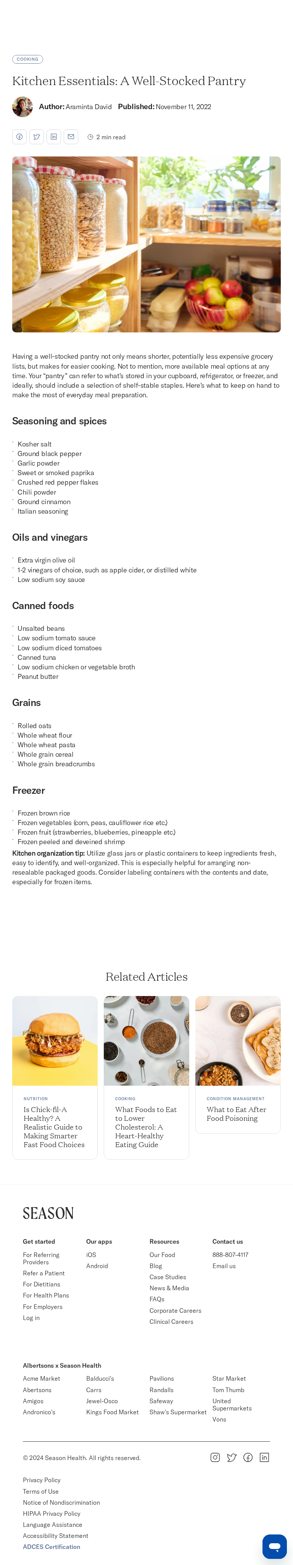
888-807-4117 (230, 1255)
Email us (224, 1266)
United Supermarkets (232, 1404)
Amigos (33, 1401)
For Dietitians (41, 1284)
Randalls (162, 1390)
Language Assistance (52, 1524)
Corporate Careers (175, 1310)
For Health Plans (46, 1295)
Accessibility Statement (56, 1535)
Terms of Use (41, 1491)
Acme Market (41, 1378)
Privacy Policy (42, 1480)
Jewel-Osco (102, 1401)
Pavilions (162, 1378)
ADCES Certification (51, 1547)
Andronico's (39, 1412)
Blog (156, 1266)
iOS (91, 1255)
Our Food (162, 1255)
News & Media (169, 1288)
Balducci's (100, 1378)
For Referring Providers (42, 1258)
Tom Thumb (228, 1390)
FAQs (157, 1299)
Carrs (93, 1390)
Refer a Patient (44, 1273)
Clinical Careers (171, 1321)
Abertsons (37, 1390)
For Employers (43, 1306)
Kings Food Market (112, 1412)
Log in (31, 1318)
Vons (219, 1419)
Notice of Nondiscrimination (62, 1502)
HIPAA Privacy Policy (51, 1513)
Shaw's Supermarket (178, 1412)
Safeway (161, 1401)
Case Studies (168, 1277)
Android (97, 1266)
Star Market (229, 1378)
